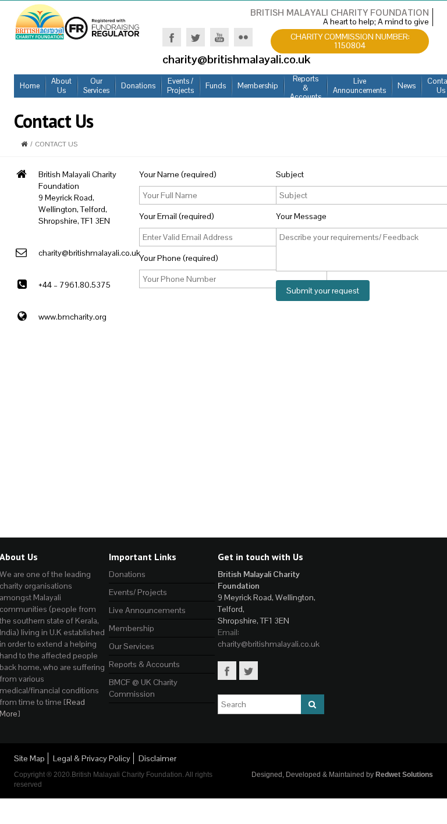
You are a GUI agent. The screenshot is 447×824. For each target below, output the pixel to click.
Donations (127, 574)
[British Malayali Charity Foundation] (78, 21)
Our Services (131, 646)
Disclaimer (157, 758)
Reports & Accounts (144, 664)
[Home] (24, 144)
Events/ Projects (138, 592)
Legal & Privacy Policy (91, 758)
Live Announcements (147, 610)
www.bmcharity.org (72, 316)
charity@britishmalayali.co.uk (89, 253)
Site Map (29, 758)
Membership (131, 628)
